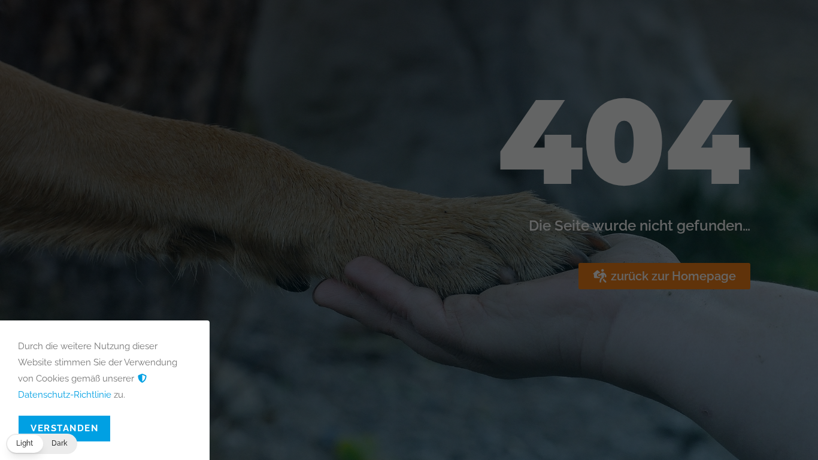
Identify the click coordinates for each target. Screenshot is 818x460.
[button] (41, 444)
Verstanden (64, 428)
